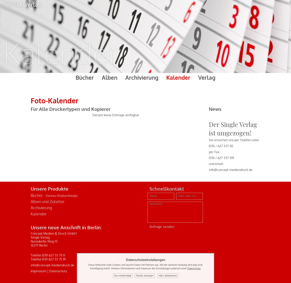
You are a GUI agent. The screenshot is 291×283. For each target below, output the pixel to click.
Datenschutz (58, 271)
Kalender (178, 77)
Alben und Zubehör (48, 201)
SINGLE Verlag (23, 4)
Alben (109, 77)
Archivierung (141, 77)
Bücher (85, 77)
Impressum (38, 271)
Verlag (206, 77)
